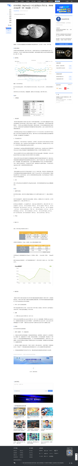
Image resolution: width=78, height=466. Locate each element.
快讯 (10, 12)
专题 (10, 20)
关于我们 (21, 452)
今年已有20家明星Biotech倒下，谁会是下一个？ (19, 417)
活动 (10, 22)
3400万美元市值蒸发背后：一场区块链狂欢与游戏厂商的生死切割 (19, 430)
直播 (10, 16)
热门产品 (31, 452)
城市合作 (15, 450)
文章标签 (31, 454)
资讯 (10, 14)
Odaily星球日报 (16, 10)
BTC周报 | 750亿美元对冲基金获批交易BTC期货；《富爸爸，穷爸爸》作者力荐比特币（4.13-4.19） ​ (64, 39)
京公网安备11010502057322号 (55, 464)
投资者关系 (16, 457)
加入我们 (21, 457)
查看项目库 (70, 84)
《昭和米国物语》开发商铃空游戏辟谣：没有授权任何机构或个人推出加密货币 (33, 430)
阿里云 (24, 462)
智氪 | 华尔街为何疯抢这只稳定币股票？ (33, 417)
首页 (10, 10)
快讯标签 (31, 457)
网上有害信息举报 (60, 462)
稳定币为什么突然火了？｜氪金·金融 (47, 417)
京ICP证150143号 (47, 464)
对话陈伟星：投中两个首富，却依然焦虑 (47, 430)
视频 (10, 18)
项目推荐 (15, 452)
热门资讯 (31, 450)
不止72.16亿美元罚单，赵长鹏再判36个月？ (46, 442)
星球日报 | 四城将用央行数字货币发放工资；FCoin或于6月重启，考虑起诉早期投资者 (64, 34)
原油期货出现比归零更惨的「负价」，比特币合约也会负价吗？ (64, 30)
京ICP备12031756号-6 (40, 464)
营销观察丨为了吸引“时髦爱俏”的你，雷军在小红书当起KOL (63, 97)
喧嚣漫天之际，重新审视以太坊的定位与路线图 (33, 442)
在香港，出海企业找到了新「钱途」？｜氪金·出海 (19, 442)
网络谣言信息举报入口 (18, 459)
